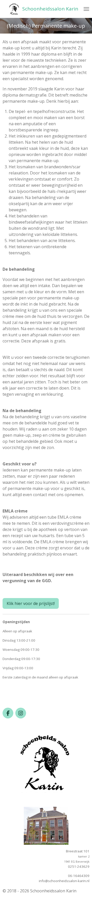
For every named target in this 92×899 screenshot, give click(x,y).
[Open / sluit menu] (86, 9)
